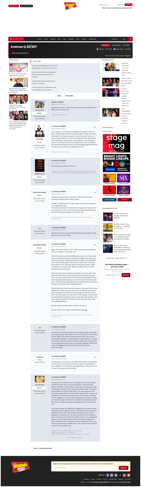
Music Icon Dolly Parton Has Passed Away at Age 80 (17, 70)
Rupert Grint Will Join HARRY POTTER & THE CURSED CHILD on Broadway (17, 86)
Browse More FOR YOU (116, 258)
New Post (101, 49)
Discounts (125, 199)
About (93, 479)
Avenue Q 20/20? (57, 102)
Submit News (113, 479)
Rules (129, 49)
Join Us (105, 479)
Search (110, 49)
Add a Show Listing (26, 6)
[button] (130, 39)
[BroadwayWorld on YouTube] (128, 475)
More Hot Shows (109, 199)
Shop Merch (14, 6)
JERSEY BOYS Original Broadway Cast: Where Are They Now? (17, 102)
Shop (78, 39)
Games (84, 39)
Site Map (127, 479)
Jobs (64, 39)
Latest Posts (116, 45)
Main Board (105, 45)
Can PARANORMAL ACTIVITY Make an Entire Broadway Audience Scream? (126, 116)
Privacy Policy (125, 482)
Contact (98, 479)
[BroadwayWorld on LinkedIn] (116, 475)
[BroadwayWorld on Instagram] (111, 475)
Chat (59, 39)
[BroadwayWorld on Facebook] (107, 475)
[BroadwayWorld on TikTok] (120, 475)
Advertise (86, 479)
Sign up (126, 275)
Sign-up (120, 4)
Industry (52, 39)
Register (114, 39)
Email (60, 96)
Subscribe (69, 96)
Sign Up (123, 468)
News (40, 39)
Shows (46, 39)
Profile (39, 113)
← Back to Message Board (20, 53)
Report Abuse (120, 49)
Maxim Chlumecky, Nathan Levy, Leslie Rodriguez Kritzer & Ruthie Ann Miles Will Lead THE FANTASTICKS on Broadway (18, 121)
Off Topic (126, 45)
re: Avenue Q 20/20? (58, 126)
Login (124, 39)
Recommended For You (109, 208)
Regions (120, 479)
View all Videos (107, 127)
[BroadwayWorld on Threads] (124, 475)
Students (71, 39)
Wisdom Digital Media (100, 482)
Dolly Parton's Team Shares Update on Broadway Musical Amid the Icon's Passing (44, 74)
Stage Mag (92, 39)
